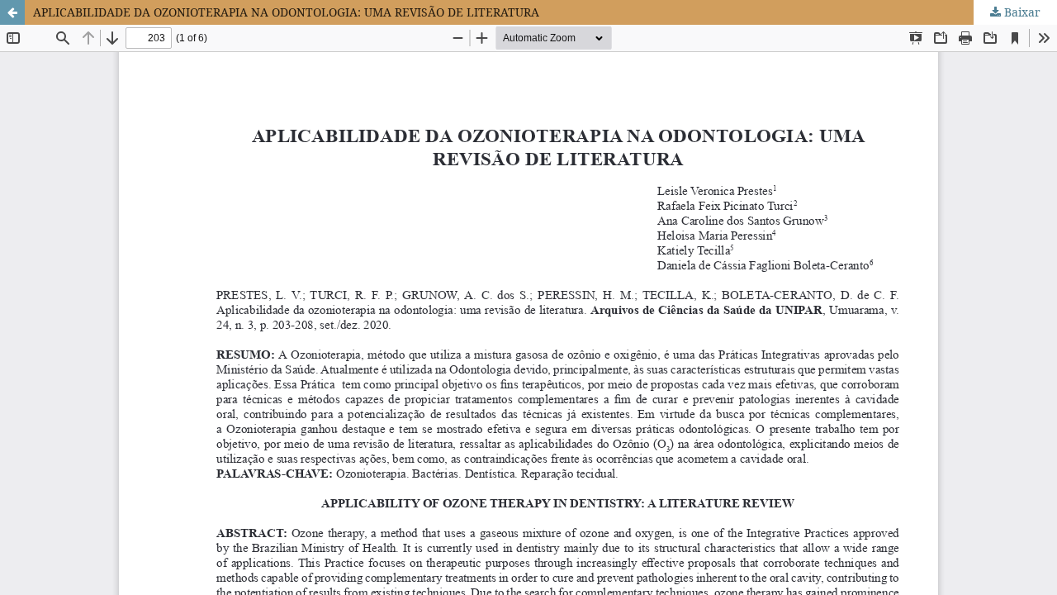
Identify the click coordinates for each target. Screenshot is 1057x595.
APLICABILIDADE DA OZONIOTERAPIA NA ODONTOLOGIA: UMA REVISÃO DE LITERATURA (286, 12)
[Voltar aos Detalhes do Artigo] (12, 12)
